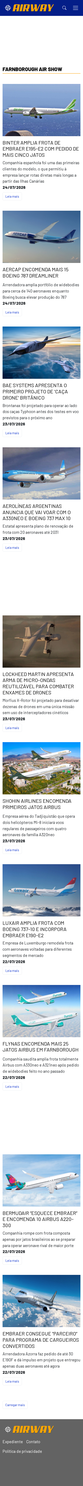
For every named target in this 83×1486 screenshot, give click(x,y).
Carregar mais (15, 1405)
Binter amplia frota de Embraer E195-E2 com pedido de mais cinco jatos (41, 149)
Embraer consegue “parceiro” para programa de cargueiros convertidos (41, 1340)
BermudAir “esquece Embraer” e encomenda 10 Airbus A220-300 (40, 1219)
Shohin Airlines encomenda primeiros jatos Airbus (37, 804)
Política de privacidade (22, 1451)
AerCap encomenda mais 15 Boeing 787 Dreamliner (36, 272)
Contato (33, 1441)
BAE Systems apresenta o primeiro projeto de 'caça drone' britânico (35, 391)
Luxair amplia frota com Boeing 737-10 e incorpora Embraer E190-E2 (35, 929)
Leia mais (12, 196)
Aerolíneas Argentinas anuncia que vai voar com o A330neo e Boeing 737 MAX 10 (37, 512)
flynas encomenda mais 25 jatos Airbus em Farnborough (41, 1047)
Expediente (13, 1441)
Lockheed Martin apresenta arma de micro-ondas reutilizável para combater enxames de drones (38, 683)
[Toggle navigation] (75, 8)
